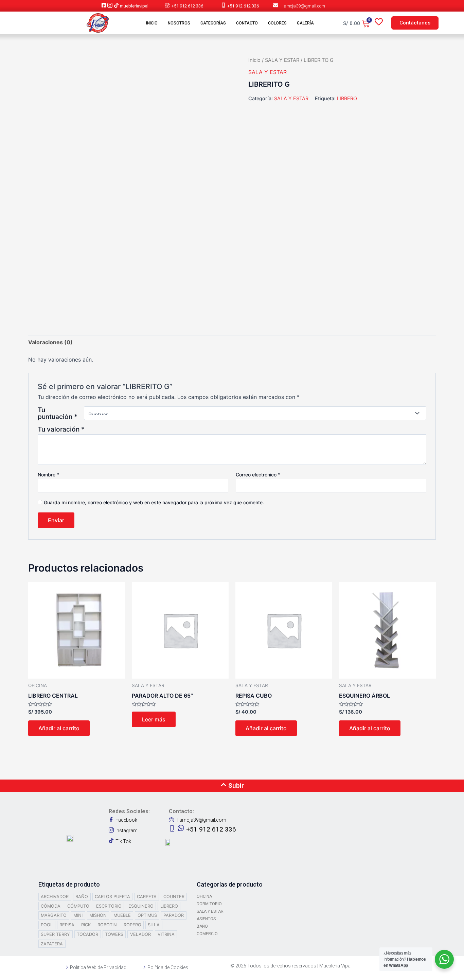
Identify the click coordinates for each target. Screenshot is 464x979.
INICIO (152, 23)
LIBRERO (347, 98)
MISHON (98, 915)
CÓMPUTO (78, 906)
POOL (47, 924)
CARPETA (147, 896)
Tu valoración (61, 429)
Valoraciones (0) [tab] (50, 342)
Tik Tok (123, 841)
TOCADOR (87, 934)
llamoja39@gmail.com (303, 5)
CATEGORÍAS (213, 23)
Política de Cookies (167, 967)
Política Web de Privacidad (98, 967)
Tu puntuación (57, 413)
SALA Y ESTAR (282, 60)
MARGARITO (54, 915)
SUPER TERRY (55, 934)
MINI (78, 915)
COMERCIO (207, 933)
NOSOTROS (179, 23)
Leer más (153, 719)
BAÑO (81, 896)
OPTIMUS (147, 915)
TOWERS (114, 934)
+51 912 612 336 (187, 5)
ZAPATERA (52, 943)
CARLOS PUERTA (112, 896)
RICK (86, 924)
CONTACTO (247, 23)
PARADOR (173, 915)
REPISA (66, 924)
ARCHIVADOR (55, 896)
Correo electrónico (258, 474)
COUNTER (173, 896)
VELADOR (140, 934)
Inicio (254, 60)
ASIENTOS (206, 918)
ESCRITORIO (109, 906)
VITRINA (166, 934)
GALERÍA (305, 23)
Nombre (48, 474)
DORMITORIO (209, 904)
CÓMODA (50, 906)
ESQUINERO (141, 906)
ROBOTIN (107, 924)
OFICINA (204, 896)
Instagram (126, 830)
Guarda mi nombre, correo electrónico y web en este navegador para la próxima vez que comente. (154, 502)
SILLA (154, 924)
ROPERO (132, 924)
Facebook (126, 820)
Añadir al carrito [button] (58, 728)
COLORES (277, 23)
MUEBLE (122, 915)
